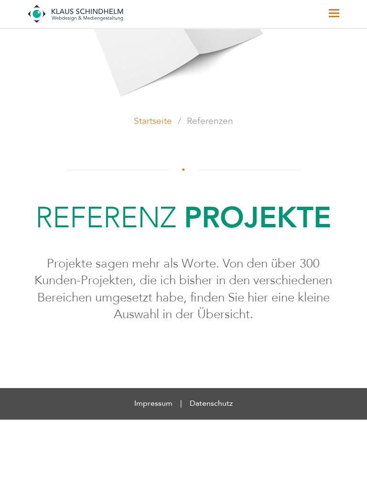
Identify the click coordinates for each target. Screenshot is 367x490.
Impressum (153, 404)
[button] (334, 14)
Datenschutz (211, 404)
